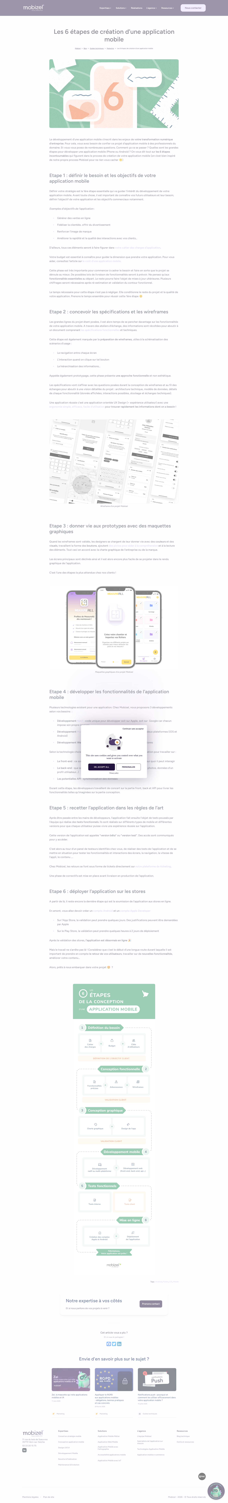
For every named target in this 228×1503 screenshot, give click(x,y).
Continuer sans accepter (133, 729)
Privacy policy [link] (114, 773)
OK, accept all (101, 767)
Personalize (128, 767)
